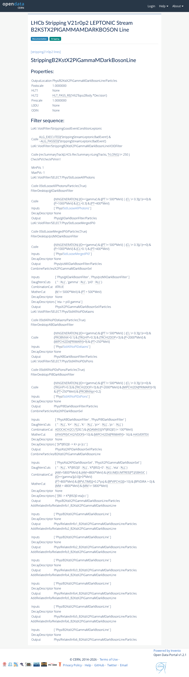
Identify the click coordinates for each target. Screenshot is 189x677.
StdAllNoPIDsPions (75, 396)
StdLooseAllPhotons (76, 208)
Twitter (112, 665)
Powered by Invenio (167, 651)
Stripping (55, 38)
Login (151, 6)
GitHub (99, 665)
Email (124, 665)
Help (88, 665)
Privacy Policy (72, 665)
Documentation (39, 38)
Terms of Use (109, 659)
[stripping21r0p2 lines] (46, 52)
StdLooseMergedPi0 (76, 254)
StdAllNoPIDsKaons (75, 347)
